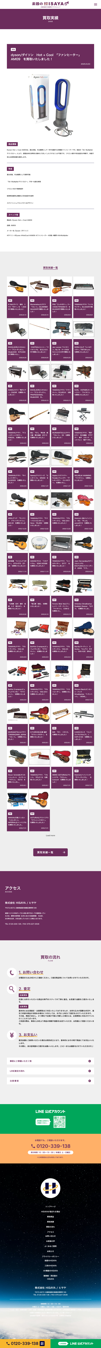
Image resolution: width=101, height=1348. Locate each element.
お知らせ (50, 1251)
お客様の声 (50, 1241)
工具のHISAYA (51, 1265)
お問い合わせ (50, 1236)
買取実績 (50, 1221)
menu (96, 4)
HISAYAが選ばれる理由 (50, 1211)
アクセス (50, 1232)
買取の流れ (50, 1226)
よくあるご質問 (50, 1246)
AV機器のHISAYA (50, 1270)
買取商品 (50, 1216)
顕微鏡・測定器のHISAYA (50, 1277)
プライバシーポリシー (50, 1256)
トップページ (50, 1206)
